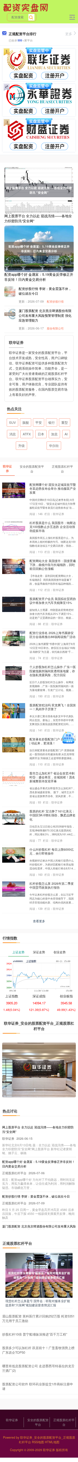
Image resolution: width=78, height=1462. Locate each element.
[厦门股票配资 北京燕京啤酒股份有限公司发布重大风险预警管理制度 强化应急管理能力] (13, 314)
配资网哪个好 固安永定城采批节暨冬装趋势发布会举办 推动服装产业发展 (52, 488)
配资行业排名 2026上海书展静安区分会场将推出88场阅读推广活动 (52, 635)
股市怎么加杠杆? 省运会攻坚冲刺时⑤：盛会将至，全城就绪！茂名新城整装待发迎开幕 (52, 777)
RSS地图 (38, 1442)
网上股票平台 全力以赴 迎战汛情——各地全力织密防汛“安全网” (38, 218)
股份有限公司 (55, 328)
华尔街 (54, 445)
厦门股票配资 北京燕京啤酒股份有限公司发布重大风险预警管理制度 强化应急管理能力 (45, 315)
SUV (12, 422)
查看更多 (39, 921)
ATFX (27, 434)
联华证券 (12, 1420)
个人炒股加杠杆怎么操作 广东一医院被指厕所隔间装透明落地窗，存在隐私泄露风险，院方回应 (52, 671)
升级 (21, 445)
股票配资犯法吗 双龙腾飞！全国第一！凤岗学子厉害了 (52, 707)
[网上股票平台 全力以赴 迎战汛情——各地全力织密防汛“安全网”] (39, 190)
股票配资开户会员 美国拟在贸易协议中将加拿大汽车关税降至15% (52, 601)
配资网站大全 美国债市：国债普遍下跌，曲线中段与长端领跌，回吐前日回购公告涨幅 (52, 565)
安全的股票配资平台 (38, 1422)
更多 (68, 33)
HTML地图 (52, 1442)
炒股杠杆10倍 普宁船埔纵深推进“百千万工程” (34, 1334)
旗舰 (25, 422)
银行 (51, 422)
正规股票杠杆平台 (64, 1422)
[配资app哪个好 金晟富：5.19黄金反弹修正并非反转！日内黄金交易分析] (39, 248)
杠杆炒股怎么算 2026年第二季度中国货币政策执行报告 (51, 885)
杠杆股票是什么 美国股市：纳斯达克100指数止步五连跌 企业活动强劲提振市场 (52, 527)
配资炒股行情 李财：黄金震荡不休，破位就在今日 (36, 1196)
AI (66, 434)
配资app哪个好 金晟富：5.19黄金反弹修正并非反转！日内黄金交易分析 (38, 277)
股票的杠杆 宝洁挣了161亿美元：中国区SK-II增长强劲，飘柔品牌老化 (52, 815)
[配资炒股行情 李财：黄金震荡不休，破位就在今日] (13, 292)
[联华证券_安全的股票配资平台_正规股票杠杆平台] (26, 7)
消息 (12, 434)
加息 (54, 434)
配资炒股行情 (55, 301)
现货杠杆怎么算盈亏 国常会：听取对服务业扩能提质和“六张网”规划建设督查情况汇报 (37, 1303)
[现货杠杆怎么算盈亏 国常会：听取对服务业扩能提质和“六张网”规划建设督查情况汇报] (39, 1275)
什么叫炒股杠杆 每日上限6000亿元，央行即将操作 (51, 851)
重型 (64, 422)
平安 (38, 422)
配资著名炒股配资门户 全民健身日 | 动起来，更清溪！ (52, 741)
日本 (41, 434)
